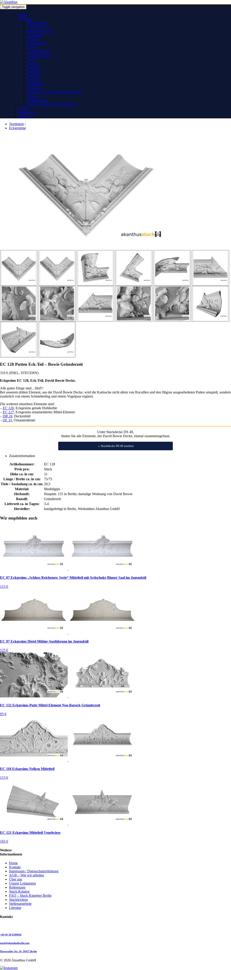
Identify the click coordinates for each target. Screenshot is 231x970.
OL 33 (7, 420)
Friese (31, 59)
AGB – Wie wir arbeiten (26, 875)
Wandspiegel (36, 27)
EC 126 (8, 408)
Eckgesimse (35, 35)
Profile (32, 47)
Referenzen (17, 887)
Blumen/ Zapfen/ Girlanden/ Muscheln (54, 92)
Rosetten (33, 39)
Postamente (35, 84)
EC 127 (8, 412)
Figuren (32, 96)
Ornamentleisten (38, 51)
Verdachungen (37, 100)
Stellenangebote (20, 904)
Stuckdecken (27, 112)
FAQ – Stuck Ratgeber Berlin (30, 895)
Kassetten (34, 80)
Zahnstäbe (34, 88)
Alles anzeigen (37, 23)
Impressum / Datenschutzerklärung (33, 871)
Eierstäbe (33, 67)
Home (22, 15)
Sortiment (25, 19)
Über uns (15, 879)
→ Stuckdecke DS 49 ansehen (115, 446)
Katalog (23, 108)
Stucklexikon (18, 899)
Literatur (15, 908)
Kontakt (24, 116)
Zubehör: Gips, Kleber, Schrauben (51, 104)
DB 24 (7, 416)
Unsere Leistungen (22, 883)
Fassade (32, 63)
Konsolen (34, 72)
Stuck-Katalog (19, 891)
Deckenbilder (36, 43)
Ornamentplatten (39, 55)
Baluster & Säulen (40, 31)
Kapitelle (33, 76)
